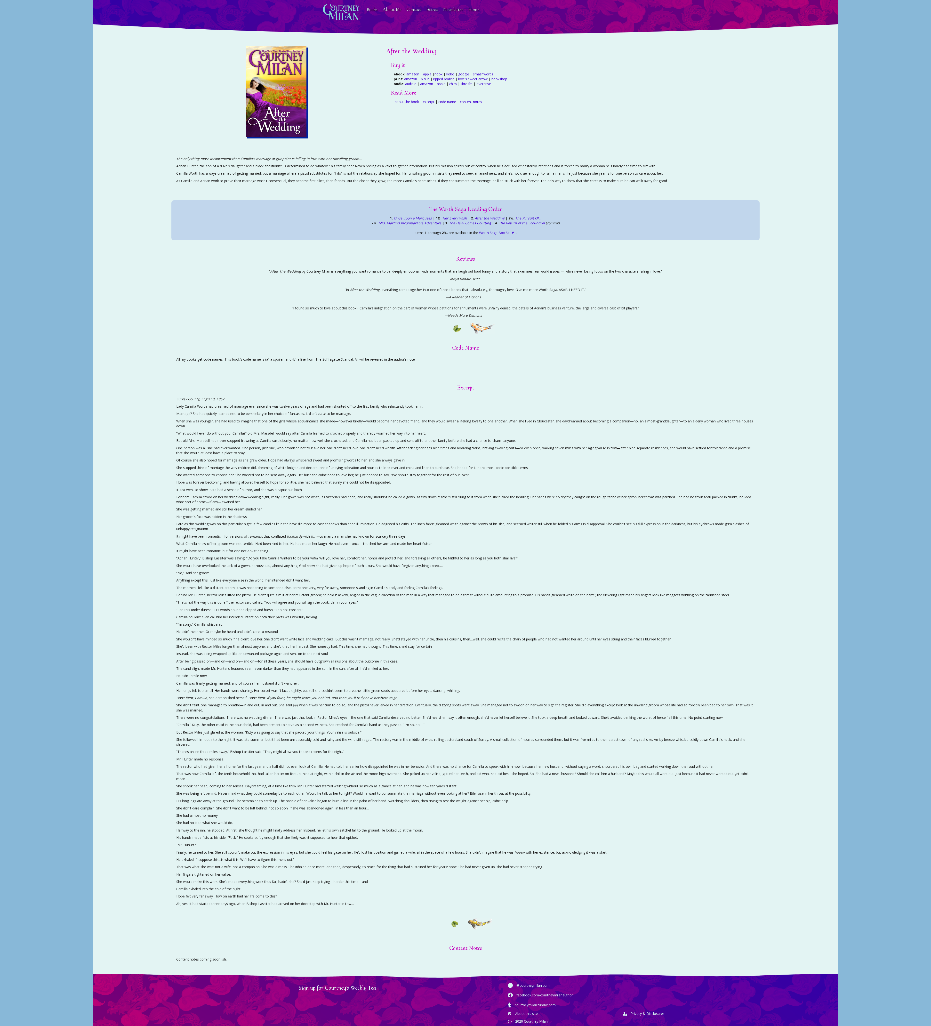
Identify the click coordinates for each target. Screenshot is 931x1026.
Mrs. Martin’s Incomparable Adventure (409, 223)
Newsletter (453, 9)
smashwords (483, 74)
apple (427, 74)
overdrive (483, 83)
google (463, 74)
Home (473, 9)
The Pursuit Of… (528, 218)
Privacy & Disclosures (648, 1013)
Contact (414, 9)
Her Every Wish (454, 218)
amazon (412, 74)
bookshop (499, 79)
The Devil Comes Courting (470, 223)
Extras (432, 9)
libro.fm (467, 83)
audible (410, 83)
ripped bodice (443, 79)
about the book (407, 101)
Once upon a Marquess (413, 218)
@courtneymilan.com (533, 985)
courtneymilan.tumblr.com (535, 1005)
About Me (392, 9)
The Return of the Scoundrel (522, 223)
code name (447, 101)
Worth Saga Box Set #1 (497, 232)
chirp (453, 83)
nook (438, 74)
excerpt (428, 101)
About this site (526, 1013)
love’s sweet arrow (473, 79)
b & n (425, 79)
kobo (450, 74)
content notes (471, 101)
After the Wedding (490, 218)
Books (372, 9)
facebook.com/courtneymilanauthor (544, 995)
